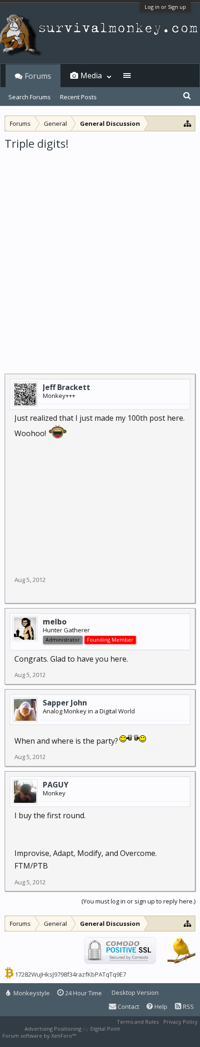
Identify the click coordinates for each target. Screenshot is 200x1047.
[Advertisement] (100, 256)
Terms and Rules (138, 1021)
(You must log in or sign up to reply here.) (138, 901)
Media (91, 75)
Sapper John (65, 702)
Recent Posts (78, 97)
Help (160, 1006)
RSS (187, 1006)
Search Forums (29, 97)
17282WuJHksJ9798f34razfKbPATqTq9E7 (70, 974)
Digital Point (105, 1028)
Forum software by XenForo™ (39, 1035)
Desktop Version (135, 992)
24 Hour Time (83, 993)
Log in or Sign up (165, 6)
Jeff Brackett (66, 387)
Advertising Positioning (53, 1028)
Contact (127, 1006)
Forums (38, 76)
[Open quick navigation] (188, 123)
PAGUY (55, 784)
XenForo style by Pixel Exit (109, 1035)
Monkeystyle (31, 993)
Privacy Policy (180, 1021)
